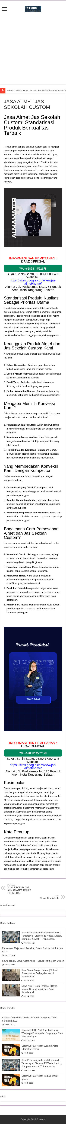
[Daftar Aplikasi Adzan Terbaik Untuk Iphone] (11, 1080)
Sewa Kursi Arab (49, 897)
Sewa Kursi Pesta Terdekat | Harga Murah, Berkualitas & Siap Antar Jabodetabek (39, 989)
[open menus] (4, 9)
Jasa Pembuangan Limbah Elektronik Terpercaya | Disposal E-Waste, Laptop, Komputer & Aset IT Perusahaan (41, 935)
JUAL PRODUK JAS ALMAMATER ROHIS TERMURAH (19, 889)
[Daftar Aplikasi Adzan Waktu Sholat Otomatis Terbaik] (11, 1050)
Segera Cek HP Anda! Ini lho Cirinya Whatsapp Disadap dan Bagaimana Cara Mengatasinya (42, 1033)
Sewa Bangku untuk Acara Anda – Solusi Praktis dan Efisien (33, 961)
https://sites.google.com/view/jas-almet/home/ (33, 282)
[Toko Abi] (33, 8)
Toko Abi (41, 1119)
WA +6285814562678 (33, 268)
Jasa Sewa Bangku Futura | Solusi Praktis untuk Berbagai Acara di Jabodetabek (39, 973)
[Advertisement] (33, 51)
